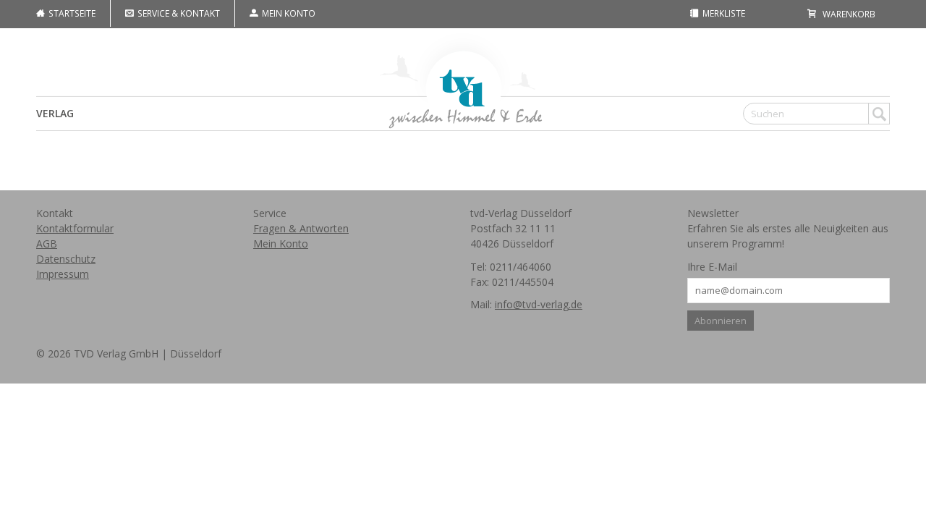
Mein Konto (287, 13)
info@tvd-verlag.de (538, 304)
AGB (46, 243)
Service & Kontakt (177, 13)
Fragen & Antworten (301, 228)
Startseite (70, 13)
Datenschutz (65, 259)
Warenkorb (847, 14)
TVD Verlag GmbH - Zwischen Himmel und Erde (463, 79)
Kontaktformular (75, 228)
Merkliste (722, 13)
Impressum (62, 274)
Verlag (55, 113)
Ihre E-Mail (712, 267)
